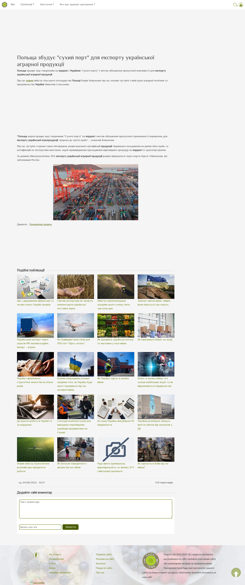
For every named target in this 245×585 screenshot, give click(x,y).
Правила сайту (104, 554)
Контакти (100, 563)
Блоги (52, 568)
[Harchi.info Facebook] (37, 555)
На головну (55, 554)
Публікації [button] (26, 4)
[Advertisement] (122, 29)
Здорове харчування (60, 572)
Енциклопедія (56, 559)
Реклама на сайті (105, 559)
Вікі (13, 4)
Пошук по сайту (104, 568)
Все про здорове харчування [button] (76, 4)
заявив (29, 80)
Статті (52, 563)
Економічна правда (40, 224)
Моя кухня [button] (46, 4)
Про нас (100, 572)
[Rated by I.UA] (38, 582)
